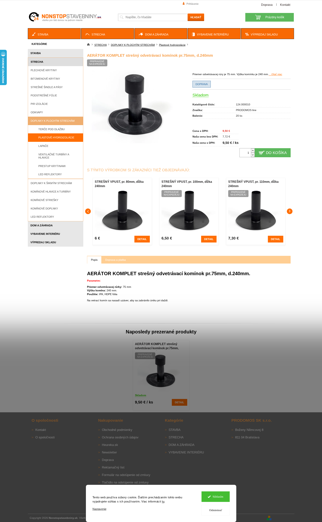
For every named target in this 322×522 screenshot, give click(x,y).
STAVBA (35, 53)
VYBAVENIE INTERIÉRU (45, 233)
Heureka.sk (110, 445)
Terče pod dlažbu (51, 129)
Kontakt (285, 4)
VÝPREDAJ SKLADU (43, 242)
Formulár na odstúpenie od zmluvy (126, 475)
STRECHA (37, 61)
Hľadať (195, 17)
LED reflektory (50, 174)
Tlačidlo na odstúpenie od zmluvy (125, 482)
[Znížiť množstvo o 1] (253, 155)
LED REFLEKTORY (42, 216)
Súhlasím (218, 496)
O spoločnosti (45, 437)
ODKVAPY (37, 112)
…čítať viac (275, 74)
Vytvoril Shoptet (283, 517)
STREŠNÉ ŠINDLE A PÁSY (47, 87)
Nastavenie (99, 509)
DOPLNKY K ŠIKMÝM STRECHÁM (51, 183)
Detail (142, 239)
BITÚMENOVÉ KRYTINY (45, 78)
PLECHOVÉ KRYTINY (44, 70)
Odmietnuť (215, 510)
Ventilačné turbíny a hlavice (53, 156)
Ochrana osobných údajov (120, 437)
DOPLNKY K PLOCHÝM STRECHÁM (53, 120)
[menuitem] (54, 33)
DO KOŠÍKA (276, 153)
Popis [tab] (94, 259)
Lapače (43, 145)
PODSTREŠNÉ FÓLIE (44, 95)
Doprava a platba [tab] (115, 259)
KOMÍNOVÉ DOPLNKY (44, 208)
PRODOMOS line (246, 110)
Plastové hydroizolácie (56, 137)
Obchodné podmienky (117, 430)
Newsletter (109, 452)
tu (163, 501)
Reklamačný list (113, 467)
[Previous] (88, 211)
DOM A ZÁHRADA (41, 225)
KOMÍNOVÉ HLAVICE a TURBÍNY (51, 191)
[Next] (289, 211)
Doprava (267, 4)
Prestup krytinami (52, 166)
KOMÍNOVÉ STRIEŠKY (44, 200)
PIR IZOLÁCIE (39, 103)
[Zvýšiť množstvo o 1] (253, 150)
